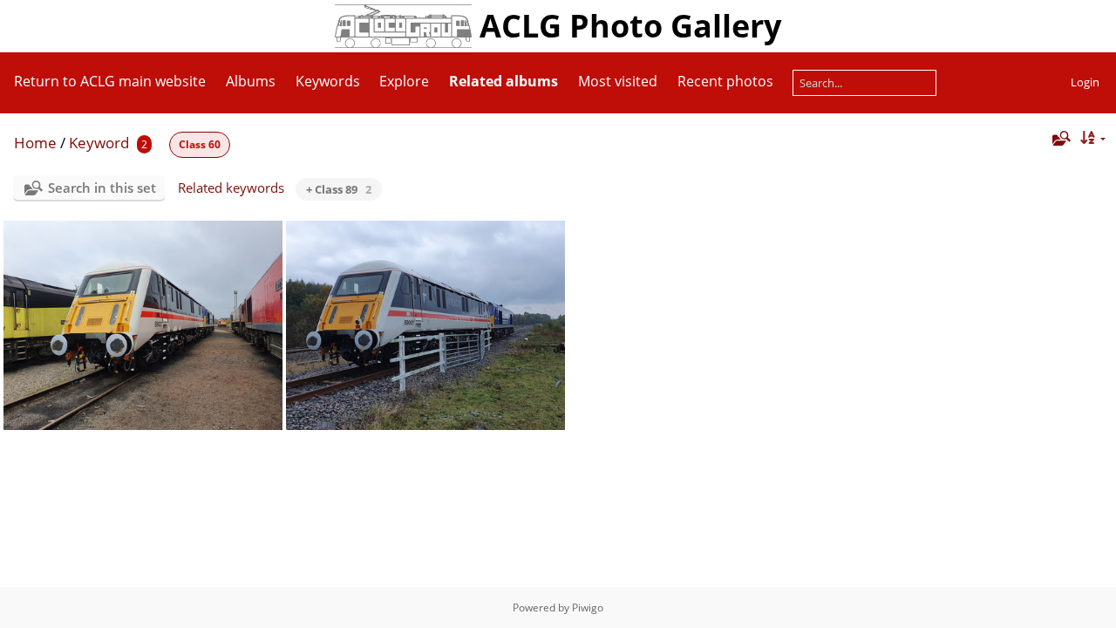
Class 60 (200, 144)
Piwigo (587, 607)
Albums (251, 81)
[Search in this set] (1059, 138)
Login (1085, 82)
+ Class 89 (338, 189)
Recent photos (725, 81)
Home (35, 143)
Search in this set (102, 187)
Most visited (617, 81)
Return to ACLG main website (110, 81)
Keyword (99, 143)
